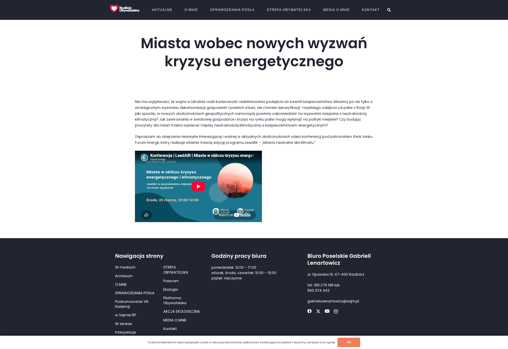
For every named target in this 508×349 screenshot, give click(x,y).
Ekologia (170, 289)
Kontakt (170, 328)
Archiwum (124, 275)
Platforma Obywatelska (174, 300)
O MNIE (121, 284)
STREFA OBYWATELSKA (175, 270)
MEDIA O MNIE (174, 320)
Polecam (171, 280)
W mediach (125, 267)
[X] (318, 311)
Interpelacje (125, 332)
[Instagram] (336, 311)
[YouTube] (327, 311)
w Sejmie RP (125, 315)
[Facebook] (309, 311)
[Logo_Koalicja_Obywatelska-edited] (124, 8)
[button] (174, 10)
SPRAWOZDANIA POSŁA (134, 293)
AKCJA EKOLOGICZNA (181, 311)
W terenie (123, 323)
